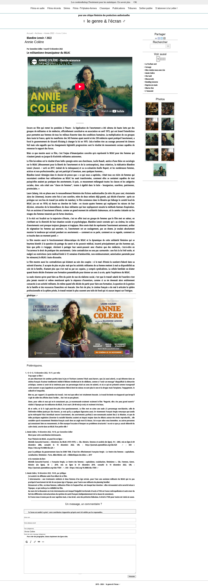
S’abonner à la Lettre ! (166, 8)
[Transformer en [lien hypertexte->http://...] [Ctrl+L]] (35, 542)
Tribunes (132, 8)
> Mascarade (149, 79)
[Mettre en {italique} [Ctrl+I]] (31, 542)
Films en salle (38, 8)
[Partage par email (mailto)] (156, 38)
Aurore (37, 168)
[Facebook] (159, 38)
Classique (105, 8)
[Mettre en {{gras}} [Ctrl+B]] (26, 542)
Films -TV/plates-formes (85, 8)
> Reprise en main (150, 85)
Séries (67, 8)
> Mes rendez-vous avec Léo (154, 70)
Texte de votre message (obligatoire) (34, 534)
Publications (118, 8)
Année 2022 (49, 33)
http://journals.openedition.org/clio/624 (102, 444)
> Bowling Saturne (151, 82)
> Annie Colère (149, 73)
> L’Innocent (148, 91)
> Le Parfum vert (150, 64)
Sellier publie (146, 8)
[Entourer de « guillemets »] (43, 542)
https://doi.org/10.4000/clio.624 (40, 447)
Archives (38, 33)
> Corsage (147, 67)
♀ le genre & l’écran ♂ (104, 21)
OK (135, 2)
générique (31, 295)
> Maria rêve (149, 88)
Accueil (30, 33)
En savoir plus (123, 2)
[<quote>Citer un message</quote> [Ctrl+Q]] (39, 542)
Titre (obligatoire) (29, 529)
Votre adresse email (30, 523)
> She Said (148, 76)
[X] (164, 38)
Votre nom (27, 517)
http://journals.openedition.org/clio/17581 (45, 467)
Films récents (54, 8)
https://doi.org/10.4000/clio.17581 (83, 467)
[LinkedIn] (161, 38)
